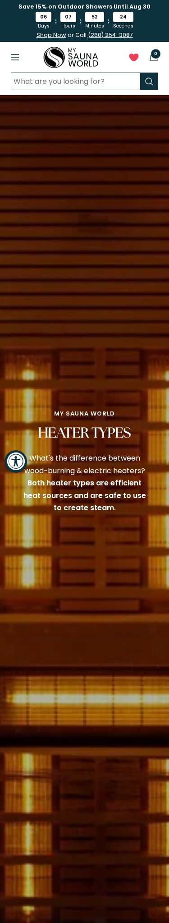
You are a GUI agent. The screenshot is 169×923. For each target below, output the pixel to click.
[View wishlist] (134, 59)
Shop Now (51, 35)
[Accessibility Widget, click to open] (16, 461)
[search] (149, 81)
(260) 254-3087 (110, 35)
